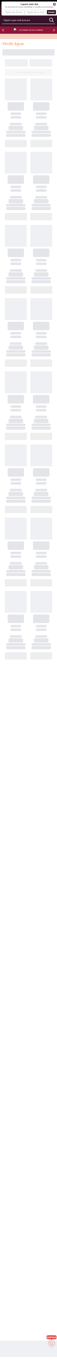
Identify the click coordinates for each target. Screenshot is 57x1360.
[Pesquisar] (51, 20)
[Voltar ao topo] (51, 1352)
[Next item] (54, 30)
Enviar (51, 12)
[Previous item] (2, 30)
